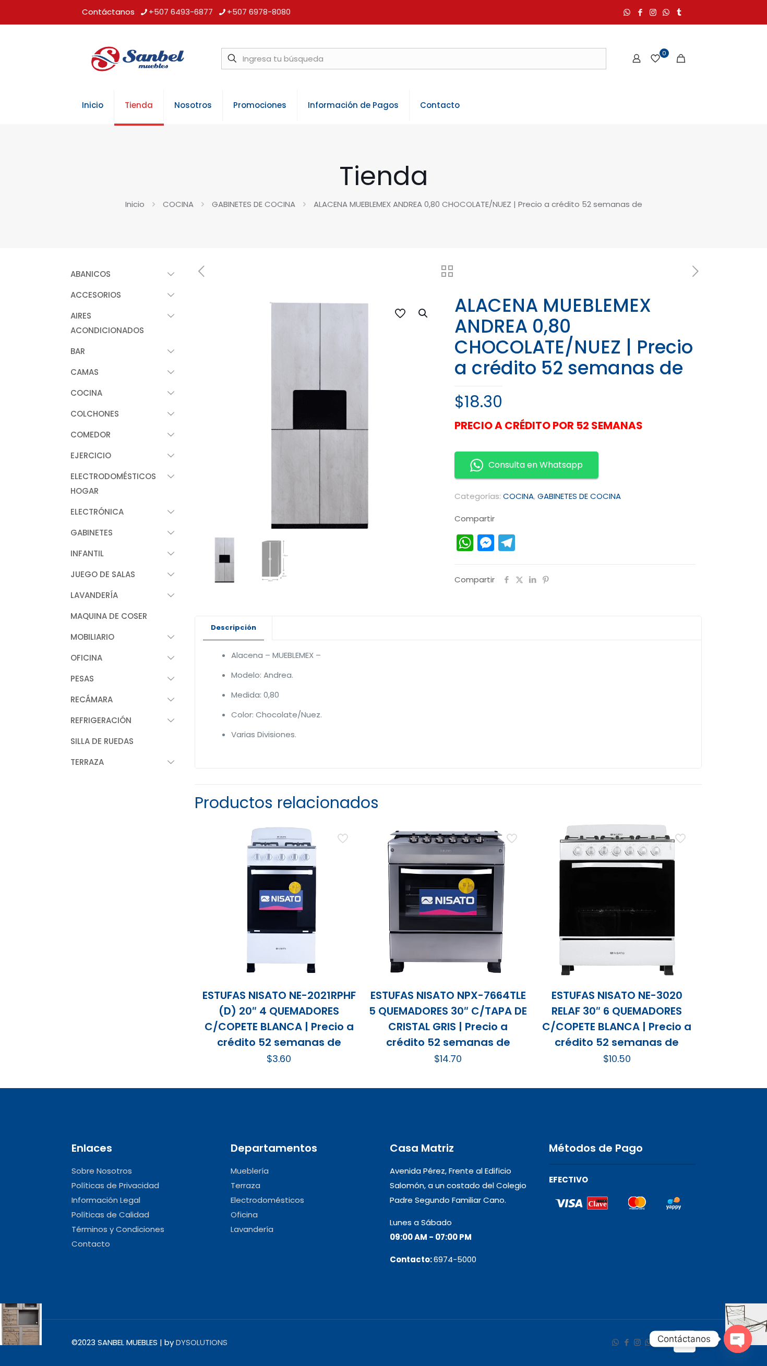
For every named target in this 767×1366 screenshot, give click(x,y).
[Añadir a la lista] (343, 880)
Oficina (244, 1214)
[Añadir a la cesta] (343, 835)
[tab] (233, 628)
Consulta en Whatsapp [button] (535, 465)
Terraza (245, 1185)
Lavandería (252, 1229)
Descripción (233, 627)
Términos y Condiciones (117, 1229)
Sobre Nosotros (101, 1170)
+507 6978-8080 (259, 11)
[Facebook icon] (640, 12)
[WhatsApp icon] (627, 12)
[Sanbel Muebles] (137, 58)
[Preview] (343, 903)
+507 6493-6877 (181, 11)
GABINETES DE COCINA (253, 204)
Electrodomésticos (267, 1199)
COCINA (178, 204)
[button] (423, 313)
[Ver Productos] (343, 858)
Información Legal (105, 1199)
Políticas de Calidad (110, 1214)
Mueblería (250, 1170)
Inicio (135, 204)
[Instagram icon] (653, 12)
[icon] (666, 12)
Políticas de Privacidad (115, 1185)
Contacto (90, 1243)
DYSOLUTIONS (201, 1342)
